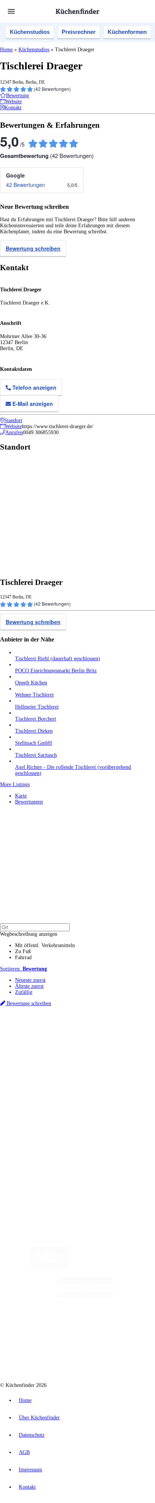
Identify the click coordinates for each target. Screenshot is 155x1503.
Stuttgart (86, 1042)
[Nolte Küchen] (122, 1326)
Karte (21, 796)
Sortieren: (23, 969)
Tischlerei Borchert (35, 719)
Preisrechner (79, 32)
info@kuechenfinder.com (27, 1176)
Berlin (49, 1036)
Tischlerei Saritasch (36, 755)
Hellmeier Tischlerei (37, 707)
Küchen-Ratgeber (33, 1093)
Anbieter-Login (37, 1149)
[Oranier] (61, 1326)
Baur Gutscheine (52, 1054)
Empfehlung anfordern (39, 1030)
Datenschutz (31, 1435)
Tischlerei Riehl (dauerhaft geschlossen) (57, 658)
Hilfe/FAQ (26, 1105)
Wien (19, 1042)
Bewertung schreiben (33, 248)
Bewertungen (29, 802)
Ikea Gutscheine (51, 1048)
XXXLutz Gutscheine (87, 1048)
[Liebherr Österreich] (85, 1296)
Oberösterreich (130, 1036)
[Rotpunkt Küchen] (49, 1356)
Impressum (30, 1469)
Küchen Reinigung (35, 1087)
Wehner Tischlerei (34, 695)
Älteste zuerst (29, 986)
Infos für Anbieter (34, 1131)
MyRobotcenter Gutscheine (93, 1054)
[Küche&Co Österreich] (104, 1356)
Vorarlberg (105, 1036)
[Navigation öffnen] (11, 11)
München (84, 1036)
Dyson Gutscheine (126, 1048)
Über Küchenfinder (35, 1099)
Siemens (118, 1042)
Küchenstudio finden (37, 1024)
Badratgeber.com (33, 1111)
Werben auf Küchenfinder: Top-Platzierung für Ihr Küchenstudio (84, 1137)
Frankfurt (57, 1042)
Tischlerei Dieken (34, 731)
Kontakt (27, 1487)
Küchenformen (127, 32)
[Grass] (112, 1266)
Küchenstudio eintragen (40, 1143)
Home (6, 49)
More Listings (15, 784)
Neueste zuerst (30, 980)
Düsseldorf (37, 1042)
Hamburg (65, 1036)
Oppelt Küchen (31, 683)
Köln (72, 1042)
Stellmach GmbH (33, 743)
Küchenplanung (31, 1081)
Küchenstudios (30, 32)
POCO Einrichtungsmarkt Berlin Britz (56, 670)
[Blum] (49, 1266)
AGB (24, 1452)
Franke (103, 1042)
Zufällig (23, 992)
